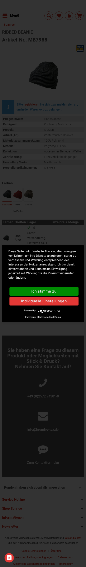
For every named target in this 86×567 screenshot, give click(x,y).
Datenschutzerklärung (49, 317)
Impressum (30, 317)
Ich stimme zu (44, 291)
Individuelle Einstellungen (44, 301)
